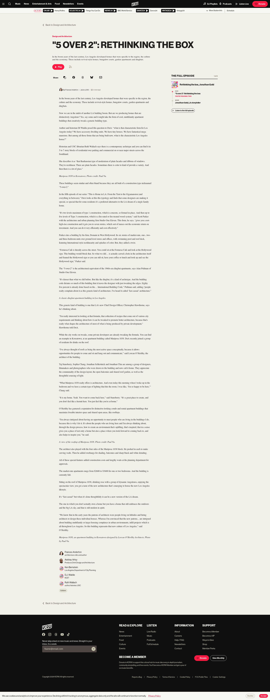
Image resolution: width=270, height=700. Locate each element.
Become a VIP (208, 636)
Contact (178, 648)
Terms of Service (167, 677)
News (26, 4)
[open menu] (4, 4)
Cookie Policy (183, 677)
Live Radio (151, 631)
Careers (178, 636)
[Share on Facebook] (73, 77)
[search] (10, 4)
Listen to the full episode (184, 110)
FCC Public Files (200, 677)
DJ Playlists (212, 4)
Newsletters (68, 4)
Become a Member (210, 631)
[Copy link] (64, 77)
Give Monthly (218, 658)
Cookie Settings (219, 677)
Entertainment (125, 636)
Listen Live (244, 4)
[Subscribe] (93, 649)
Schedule (230, 11)
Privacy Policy (150, 677)
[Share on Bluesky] (91, 77)
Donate (262, 4)
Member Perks (208, 648)
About (177, 631)
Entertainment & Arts (41, 4)
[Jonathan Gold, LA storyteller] (172, 101)
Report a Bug (137, 677)
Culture (63, 591)
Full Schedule (153, 644)
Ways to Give (208, 640)
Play (60, 67)
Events (80, 4)
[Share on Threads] (82, 77)
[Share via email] (100, 77)
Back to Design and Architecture (61, 25)
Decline (250, 696)
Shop (204, 644)
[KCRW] (47, 629)
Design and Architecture (62, 36)
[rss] (70, 67)
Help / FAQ (179, 640)
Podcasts (227, 4)
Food (57, 4)
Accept (263, 696)
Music (18, 4)
